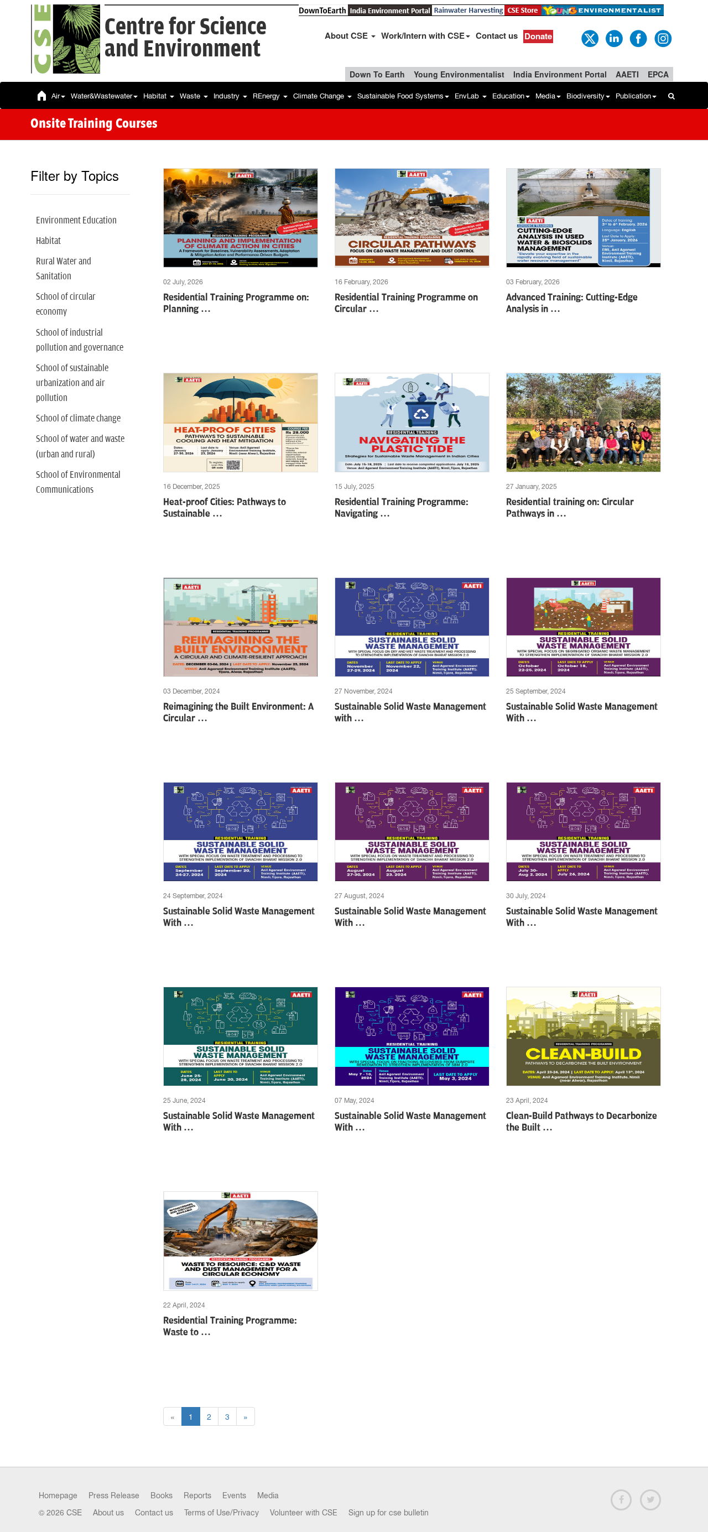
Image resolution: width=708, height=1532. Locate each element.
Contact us (497, 35)
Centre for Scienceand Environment (186, 38)
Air (55, 96)
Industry (228, 96)
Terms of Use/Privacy (221, 1512)
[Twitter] (589, 37)
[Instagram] (662, 37)
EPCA (658, 74)
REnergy (267, 96)
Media (545, 96)
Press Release (113, 1495)
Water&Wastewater (101, 96)
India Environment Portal (560, 74)
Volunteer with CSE (303, 1512)
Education (508, 96)
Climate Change (319, 96)
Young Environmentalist (459, 74)
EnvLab (468, 96)
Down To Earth (377, 74)
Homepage (58, 1495)
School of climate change (78, 418)
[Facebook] (637, 37)
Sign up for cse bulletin (388, 1512)
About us (108, 1512)
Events (234, 1495)
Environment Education (76, 220)
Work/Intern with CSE (423, 35)
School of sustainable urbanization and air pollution (72, 383)
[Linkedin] (613, 37)
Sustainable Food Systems (400, 96)
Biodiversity (585, 96)
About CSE (347, 35)
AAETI (627, 74)
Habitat (156, 96)
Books (161, 1495)
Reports (197, 1495)
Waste (191, 96)
